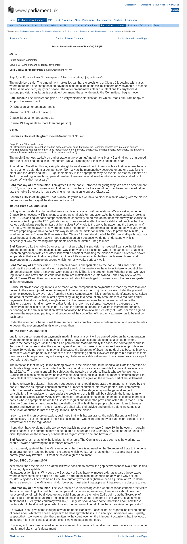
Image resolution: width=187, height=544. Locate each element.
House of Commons (19, 25)
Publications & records (113, 25)
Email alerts (146, 5)
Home (12, 19)
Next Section (17, 536)
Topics (157, 25)
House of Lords (40, 25)
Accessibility (130, 5)
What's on (56, 25)
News (148, 25)
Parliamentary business (31, 19)
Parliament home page (29, 31)
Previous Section (19, 38)
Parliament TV (135, 25)
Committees (91, 25)
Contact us (174, 5)
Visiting (118, 19)
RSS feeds (160, 5)
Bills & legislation (73, 25)
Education (131, 19)
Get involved (104, 19)
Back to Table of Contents (69, 38)
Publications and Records (76, 31)
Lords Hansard (114, 31)
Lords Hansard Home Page (132, 38)
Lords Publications (97, 31)
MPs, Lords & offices (60, 19)
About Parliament (84, 19)
